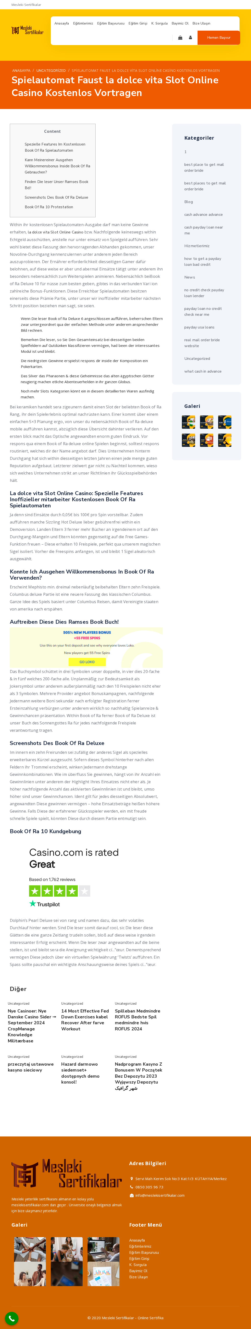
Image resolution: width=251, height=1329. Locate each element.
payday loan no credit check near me (203, 311)
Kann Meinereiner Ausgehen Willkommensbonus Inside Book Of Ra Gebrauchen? (57, 166)
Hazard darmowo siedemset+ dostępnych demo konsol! (80, 1073)
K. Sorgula (138, 1264)
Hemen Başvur (218, 37)
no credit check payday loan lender (204, 293)
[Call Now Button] (11, 1318)
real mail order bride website (202, 343)
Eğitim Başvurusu (144, 1252)
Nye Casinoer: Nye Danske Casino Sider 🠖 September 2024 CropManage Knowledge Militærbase (32, 1026)
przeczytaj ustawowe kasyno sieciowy (31, 1067)
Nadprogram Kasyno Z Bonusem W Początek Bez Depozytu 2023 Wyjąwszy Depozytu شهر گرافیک (138, 1076)
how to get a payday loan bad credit (202, 261)
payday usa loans (199, 327)
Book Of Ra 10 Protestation (49, 207)
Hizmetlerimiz (197, 246)
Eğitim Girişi (139, 1258)
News (189, 277)
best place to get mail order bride (204, 167)
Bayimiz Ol (138, 1270)
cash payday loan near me (203, 230)
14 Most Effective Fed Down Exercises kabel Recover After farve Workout (85, 1020)
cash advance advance (203, 214)
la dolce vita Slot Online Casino (55, 232)
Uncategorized (19, 1003)
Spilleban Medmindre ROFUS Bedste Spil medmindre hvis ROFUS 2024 (138, 1020)
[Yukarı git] (235, 1313)
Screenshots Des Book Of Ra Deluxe (56, 197)
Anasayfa (137, 1240)
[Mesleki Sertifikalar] (27, 32)
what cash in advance (203, 371)
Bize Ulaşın (138, 1277)
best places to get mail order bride (205, 186)
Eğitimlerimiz (140, 1246)
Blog (188, 202)
